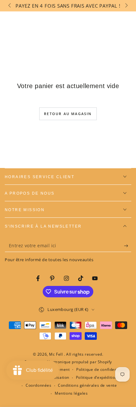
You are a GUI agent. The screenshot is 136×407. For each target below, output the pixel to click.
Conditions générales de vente (87, 385)
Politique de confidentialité (102, 369)
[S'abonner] (127, 246)
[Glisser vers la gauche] (10, 5)
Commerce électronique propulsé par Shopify (68, 362)
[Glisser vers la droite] (126, 5)
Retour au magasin (68, 113)
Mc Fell (56, 354)
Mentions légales (71, 393)
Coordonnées (39, 385)
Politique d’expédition (96, 377)
